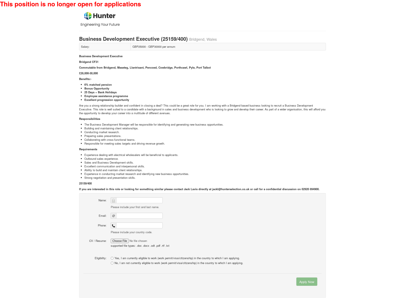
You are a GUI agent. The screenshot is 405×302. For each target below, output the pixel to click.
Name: (103, 200)
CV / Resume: (98, 241)
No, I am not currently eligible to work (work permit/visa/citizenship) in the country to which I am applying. (179, 263)
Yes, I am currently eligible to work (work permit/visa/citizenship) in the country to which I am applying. (177, 258)
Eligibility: (101, 258)
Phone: (102, 225)
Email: (103, 216)
